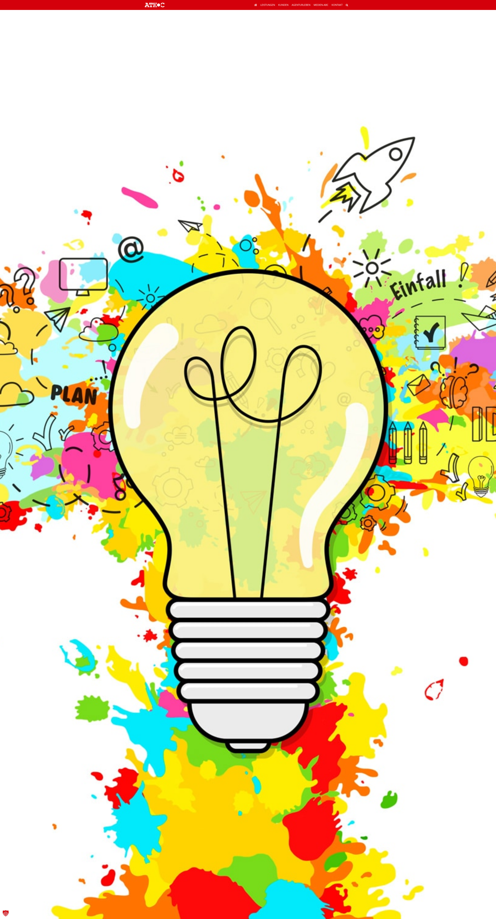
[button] (347, 5)
